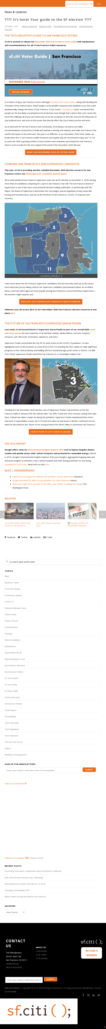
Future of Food (11, 621)
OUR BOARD (41, 958)
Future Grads (10, 614)
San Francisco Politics (14, 672)
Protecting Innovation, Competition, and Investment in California (33, 871)
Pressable (11, 991)
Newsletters (45, 26)
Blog (7, 576)
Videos (8, 748)
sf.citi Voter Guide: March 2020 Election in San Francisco (17, 524)
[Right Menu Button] (104, 1027)
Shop (99, 4)
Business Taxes (12, 582)
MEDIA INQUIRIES (14, 967)
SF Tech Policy (11, 684)
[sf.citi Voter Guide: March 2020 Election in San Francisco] (19, 511)
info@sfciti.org (12, 963)
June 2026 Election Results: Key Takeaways (24, 877)
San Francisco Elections (65, 26)
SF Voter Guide (11, 691)
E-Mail (49, 537)
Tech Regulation (12, 729)
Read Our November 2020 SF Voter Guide (50, 152)
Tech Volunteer (11, 735)
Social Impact (10, 710)
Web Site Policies (12, 988)
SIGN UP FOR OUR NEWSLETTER (79, 4)
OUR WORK (41, 951)
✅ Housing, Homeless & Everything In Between (78, 524)
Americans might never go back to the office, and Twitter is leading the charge (47, 484)
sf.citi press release (13, 703)
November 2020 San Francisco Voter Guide (56, 41)
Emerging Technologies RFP (17, 890)
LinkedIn (37, 537)
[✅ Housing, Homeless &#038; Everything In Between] (82, 511)
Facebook (10, 537)
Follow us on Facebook (15, 783)
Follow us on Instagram (15, 858)
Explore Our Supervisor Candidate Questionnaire (50, 302)
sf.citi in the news (12, 697)
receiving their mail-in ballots (63, 102)
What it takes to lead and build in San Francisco (25, 896)
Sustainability (10, 716)
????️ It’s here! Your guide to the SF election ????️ (48, 19)
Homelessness (11, 627)
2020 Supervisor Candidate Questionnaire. (46, 173)
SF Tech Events (11, 678)
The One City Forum (13, 742)
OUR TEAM (41, 954)
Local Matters (67, 109)
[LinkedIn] (93, 995)
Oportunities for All (13, 652)
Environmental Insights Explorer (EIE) (46, 449)
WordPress (88, 988)
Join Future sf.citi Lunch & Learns (51, 432)
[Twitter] (98, 995)
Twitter (24, 537)
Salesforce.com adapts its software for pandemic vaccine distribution (43, 476)
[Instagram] (88, 995)
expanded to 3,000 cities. (16, 464)
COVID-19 (9, 601)
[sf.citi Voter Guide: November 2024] (50, 511)
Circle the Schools (12, 589)
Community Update (13, 595)
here (12, 313)
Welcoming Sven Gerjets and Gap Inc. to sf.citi (25, 883)
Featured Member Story (15, 608)
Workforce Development (16, 754)
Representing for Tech (15, 659)
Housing (8, 633)
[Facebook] (83, 995)
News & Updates (29, 26)
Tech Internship (12, 723)
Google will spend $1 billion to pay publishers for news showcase (41, 480)
